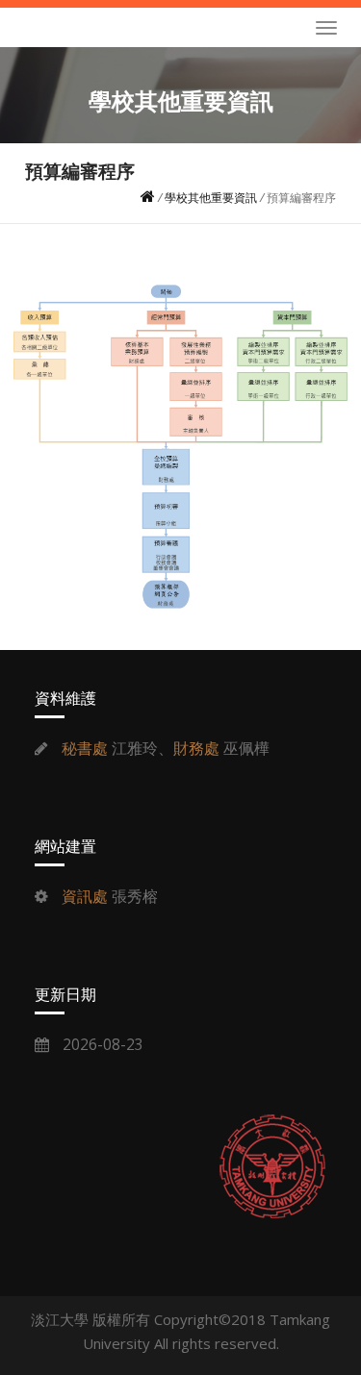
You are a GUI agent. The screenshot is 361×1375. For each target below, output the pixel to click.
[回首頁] (148, 197)
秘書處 (85, 748)
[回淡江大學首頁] (272, 1166)
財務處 (196, 748)
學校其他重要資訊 (211, 197)
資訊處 (85, 896)
